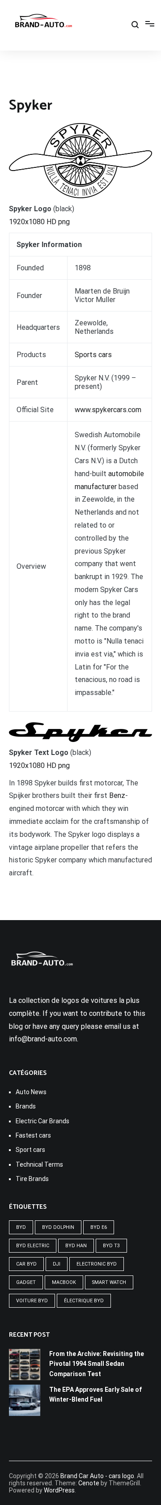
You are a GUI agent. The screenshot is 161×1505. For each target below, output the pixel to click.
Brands (26, 1106)
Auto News (31, 1092)
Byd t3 (111, 1246)
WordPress (59, 1490)
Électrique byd (84, 1301)
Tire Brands (32, 1178)
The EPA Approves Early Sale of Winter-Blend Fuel (95, 1394)
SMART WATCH (109, 1282)
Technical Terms (39, 1164)
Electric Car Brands (42, 1121)
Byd (21, 1227)
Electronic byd (96, 1264)
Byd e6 (98, 1227)
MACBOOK (64, 1282)
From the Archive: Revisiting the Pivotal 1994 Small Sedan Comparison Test (96, 1363)
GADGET (26, 1282)
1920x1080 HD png (39, 221)
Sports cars (93, 354)
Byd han (76, 1246)
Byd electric (32, 1246)
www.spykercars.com (108, 409)
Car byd (26, 1264)
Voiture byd (32, 1301)
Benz (117, 795)
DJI (56, 1264)
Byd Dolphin (58, 1227)
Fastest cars (33, 1135)
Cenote (88, 1483)
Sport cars (30, 1149)
